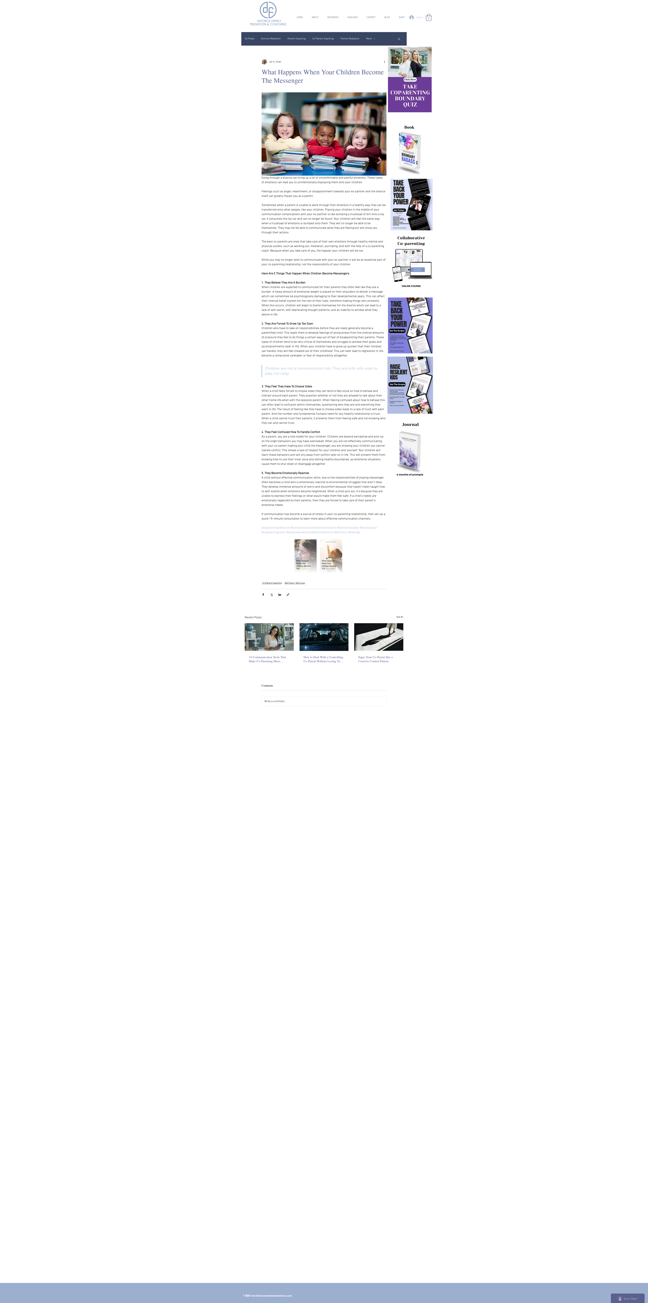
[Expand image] (305, 556)
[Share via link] (288, 594)
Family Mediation (350, 38)
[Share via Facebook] (263, 594)
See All (399, 617)
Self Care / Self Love (295, 583)
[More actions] (384, 62)
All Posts (249, 38)
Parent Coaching (297, 38)
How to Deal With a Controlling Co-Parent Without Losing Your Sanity (323, 659)
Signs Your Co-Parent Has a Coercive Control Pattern (375, 659)
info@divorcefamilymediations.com (271, 1295)
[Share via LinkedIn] (279, 594)
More (369, 38)
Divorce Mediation (271, 38)
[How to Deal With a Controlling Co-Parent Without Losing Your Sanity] (324, 637)
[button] (313, 17)
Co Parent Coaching (323, 38)
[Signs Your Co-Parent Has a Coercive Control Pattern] (378, 637)
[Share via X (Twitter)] (271, 594)
